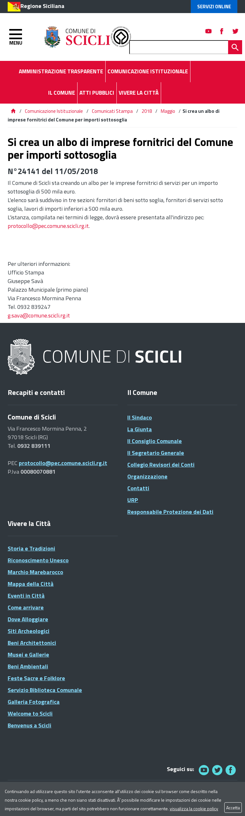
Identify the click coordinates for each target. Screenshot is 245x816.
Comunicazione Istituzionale (54, 111)
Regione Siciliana (42, 6)
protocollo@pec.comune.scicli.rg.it (48, 226)
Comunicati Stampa (112, 111)
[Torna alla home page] (13, 111)
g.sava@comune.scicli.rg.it (39, 315)
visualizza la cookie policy (194, 808)
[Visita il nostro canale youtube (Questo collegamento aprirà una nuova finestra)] (209, 31)
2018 (147, 111)
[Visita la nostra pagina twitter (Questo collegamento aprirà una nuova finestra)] (235, 31)
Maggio (168, 111)
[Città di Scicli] (95, 357)
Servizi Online (214, 6)
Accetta (233, 807)
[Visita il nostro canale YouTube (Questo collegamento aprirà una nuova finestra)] (217, 770)
